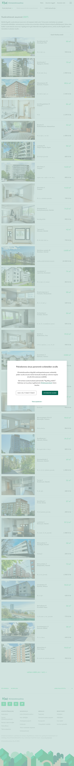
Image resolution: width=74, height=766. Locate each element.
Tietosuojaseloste (36, 401)
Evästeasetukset (46, 383)
